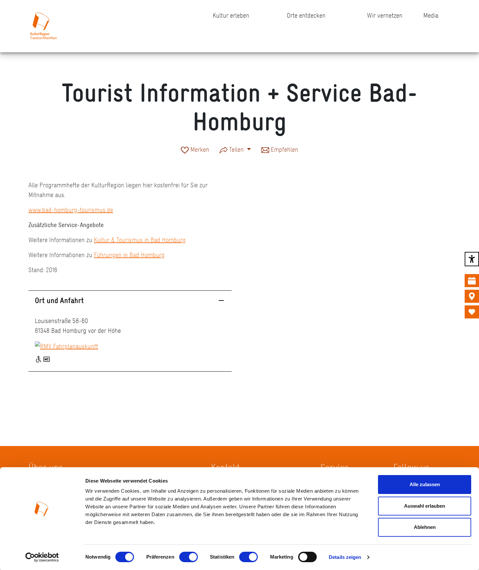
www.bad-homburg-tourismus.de (70, 209)
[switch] (188, 557)
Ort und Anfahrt (59, 300)
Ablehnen (425, 527)
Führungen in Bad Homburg (129, 254)
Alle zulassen (425, 484)
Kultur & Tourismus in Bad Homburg (140, 239)
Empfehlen (283, 150)
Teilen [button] (236, 149)
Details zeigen (345, 557)
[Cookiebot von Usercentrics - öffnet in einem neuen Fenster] (42, 557)
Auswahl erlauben (424, 506)
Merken (199, 150)
